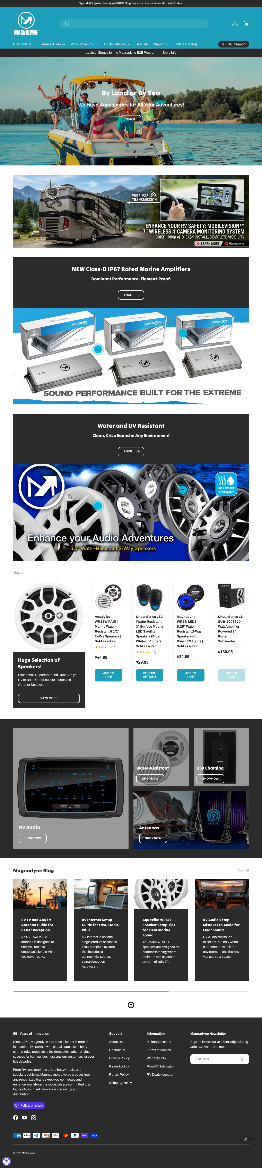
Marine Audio (51, 44)
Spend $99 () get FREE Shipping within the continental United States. (131, 3)
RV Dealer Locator (160, 1074)
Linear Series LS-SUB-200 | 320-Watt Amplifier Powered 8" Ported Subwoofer (231, 629)
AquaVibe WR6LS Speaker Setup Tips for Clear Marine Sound (158, 927)
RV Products (22, 44)
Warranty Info (156, 1058)
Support (159, 44)
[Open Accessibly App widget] (131, 1005)
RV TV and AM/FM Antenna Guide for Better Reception (37, 924)
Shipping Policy (120, 1082)
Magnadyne (28, 1153)
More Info (169, 52)
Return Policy (119, 1074)
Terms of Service (159, 1050)
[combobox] (134, 23)
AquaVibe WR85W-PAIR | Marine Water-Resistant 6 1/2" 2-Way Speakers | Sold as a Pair (108, 629)
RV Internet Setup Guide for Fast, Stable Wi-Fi (100, 924)
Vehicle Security (82, 44)
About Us (116, 1042)
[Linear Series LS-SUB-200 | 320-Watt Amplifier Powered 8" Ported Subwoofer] (232, 597)
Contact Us (117, 1050)
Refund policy (119, 1066)
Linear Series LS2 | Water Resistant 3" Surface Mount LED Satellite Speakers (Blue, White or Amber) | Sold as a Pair (149, 631)
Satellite (142, 44)
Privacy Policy (119, 1058)
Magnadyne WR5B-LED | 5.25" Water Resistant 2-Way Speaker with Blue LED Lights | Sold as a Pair (190, 631)
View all (18, 572)
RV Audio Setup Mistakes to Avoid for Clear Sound (221, 924)
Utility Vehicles (115, 44)
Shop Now (33, 838)
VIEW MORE (49, 698)
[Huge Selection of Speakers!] (49, 616)
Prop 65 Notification (161, 1066)
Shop (131, 119)
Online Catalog (186, 44)
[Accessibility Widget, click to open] (6, 1161)
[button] (246, 23)
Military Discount (159, 1042)
